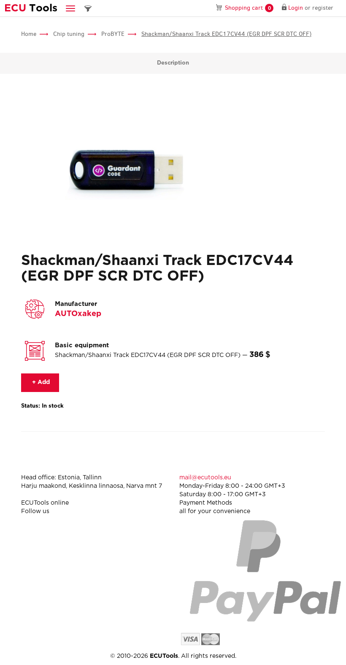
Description (173, 63)
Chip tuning (68, 34)
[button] (70, 8)
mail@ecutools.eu (205, 477)
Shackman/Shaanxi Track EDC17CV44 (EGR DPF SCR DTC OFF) (226, 34)
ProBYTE (112, 34)
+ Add (40, 382)
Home (28, 34)
